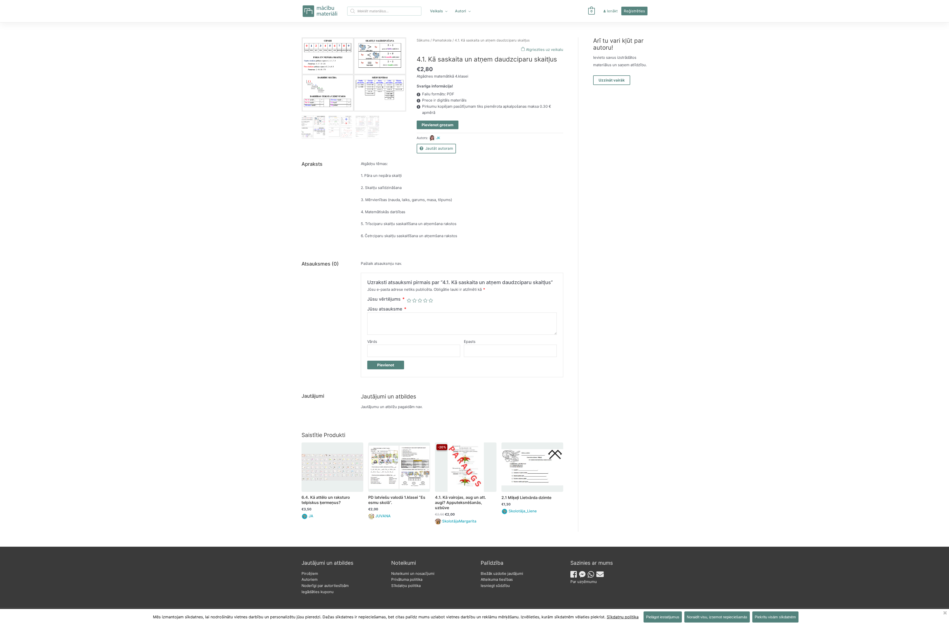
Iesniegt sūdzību (495, 585)
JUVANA (383, 516)
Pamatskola (442, 40)
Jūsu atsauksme (386, 309)
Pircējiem (310, 573)
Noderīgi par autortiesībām (325, 585)
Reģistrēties (634, 11)
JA (311, 516)
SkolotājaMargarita (459, 521)
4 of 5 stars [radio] (425, 300)
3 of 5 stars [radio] (420, 300)
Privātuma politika (406, 579)
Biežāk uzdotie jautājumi (502, 573)
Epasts (469, 341)
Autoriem (310, 579)
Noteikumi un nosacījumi (412, 573)
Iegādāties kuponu (318, 591)
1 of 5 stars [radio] (409, 300)
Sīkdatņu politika (406, 585)
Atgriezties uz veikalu (544, 49)
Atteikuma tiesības (497, 579)
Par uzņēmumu (583, 581)
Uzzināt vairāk (612, 80)
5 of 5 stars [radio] (431, 300)
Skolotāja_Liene (523, 511)
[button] (445, 11)
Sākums (423, 40)
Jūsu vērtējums (386, 299)
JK (438, 138)
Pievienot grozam (437, 125)
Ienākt (612, 11)
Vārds (372, 341)
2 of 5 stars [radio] (414, 300)
